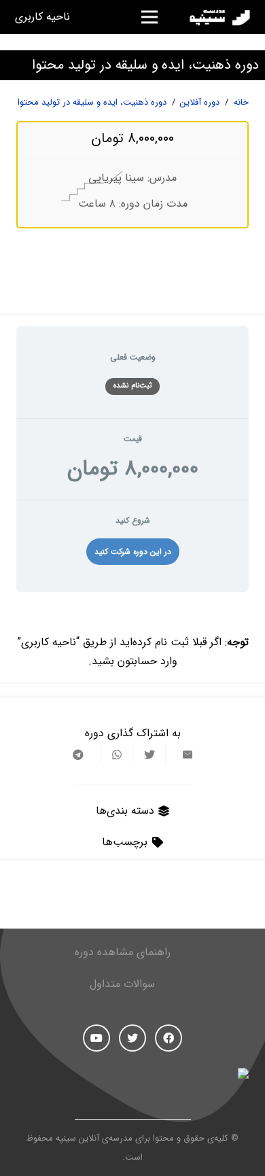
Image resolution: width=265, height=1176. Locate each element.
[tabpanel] (132, 637)
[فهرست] (149, 17)
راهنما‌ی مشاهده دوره (123, 952)
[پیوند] (217, 17)
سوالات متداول (122, 983)
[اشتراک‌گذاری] (116, 754)
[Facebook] (168, 1038)
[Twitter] (132, 1038)
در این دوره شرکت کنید (132, 551)
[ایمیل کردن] (181, 754)
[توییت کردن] (148, 754)
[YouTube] (96, 1038)
